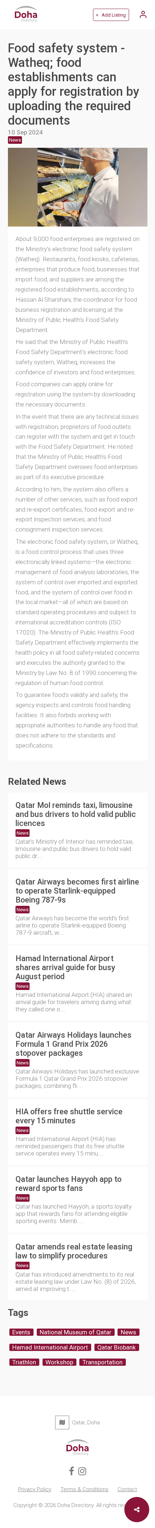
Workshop (59, 1362)
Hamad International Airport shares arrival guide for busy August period (65, 967)
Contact (127, 1489)
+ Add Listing (111, 15)
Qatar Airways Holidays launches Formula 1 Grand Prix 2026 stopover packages (73, 1044)
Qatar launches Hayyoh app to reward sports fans (68, 1184)
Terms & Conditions (84, 1489)
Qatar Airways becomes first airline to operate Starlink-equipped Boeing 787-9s (77, 890)
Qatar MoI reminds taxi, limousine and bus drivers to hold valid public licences (75, 814)
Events (21, 1332)
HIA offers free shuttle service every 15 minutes (69, 1116)
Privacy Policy (34, 1489)
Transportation (103, 1362)
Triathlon (24, 1362)
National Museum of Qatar (75, 1332)
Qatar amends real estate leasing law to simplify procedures (73, 1251)
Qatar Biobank (116, 1347)
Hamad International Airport (50, 1347)
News (22, 833)
